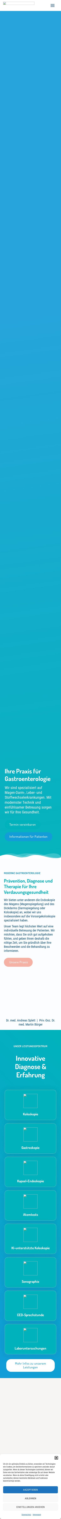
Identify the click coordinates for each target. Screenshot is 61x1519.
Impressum (37, 1515)
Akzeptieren (30, 1489)
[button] (56, 1457)
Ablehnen (30, 1498)
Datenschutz (26, 1515)
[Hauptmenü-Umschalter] (52, 5)
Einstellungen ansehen (30, 1507)
